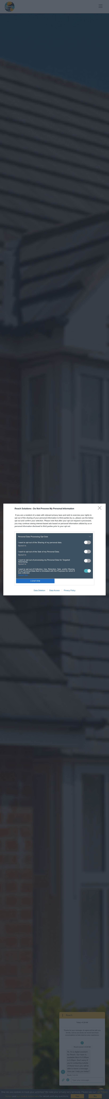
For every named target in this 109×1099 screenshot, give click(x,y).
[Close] (100, 508)
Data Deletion (39, 590)
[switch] (87, 542)
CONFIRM (35, 581)
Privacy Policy (69, 590)
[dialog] (54, 549)
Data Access (54, 590)
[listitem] (54, 536)
